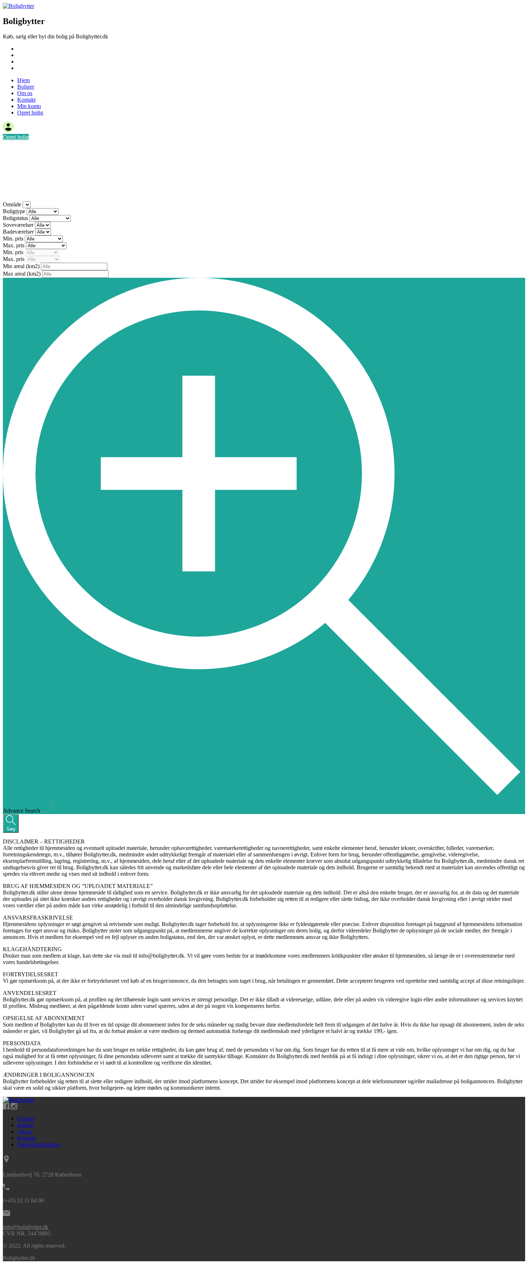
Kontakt (26, 68)
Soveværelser (19, 225)
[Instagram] (14, 1106)
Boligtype (15, 211)
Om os (24, 62)
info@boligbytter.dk (25, 1227)
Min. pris (14, 238)
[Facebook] (7, 1106)
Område (13, 204)
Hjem (23, 49)
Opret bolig (30, 112)
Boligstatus (16, 218)
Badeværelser (19, 232)
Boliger (25, 55)
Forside (25, 1119)
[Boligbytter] (18, 6)
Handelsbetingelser (38, 1144)
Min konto (29, 106)
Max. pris (14, 245)
